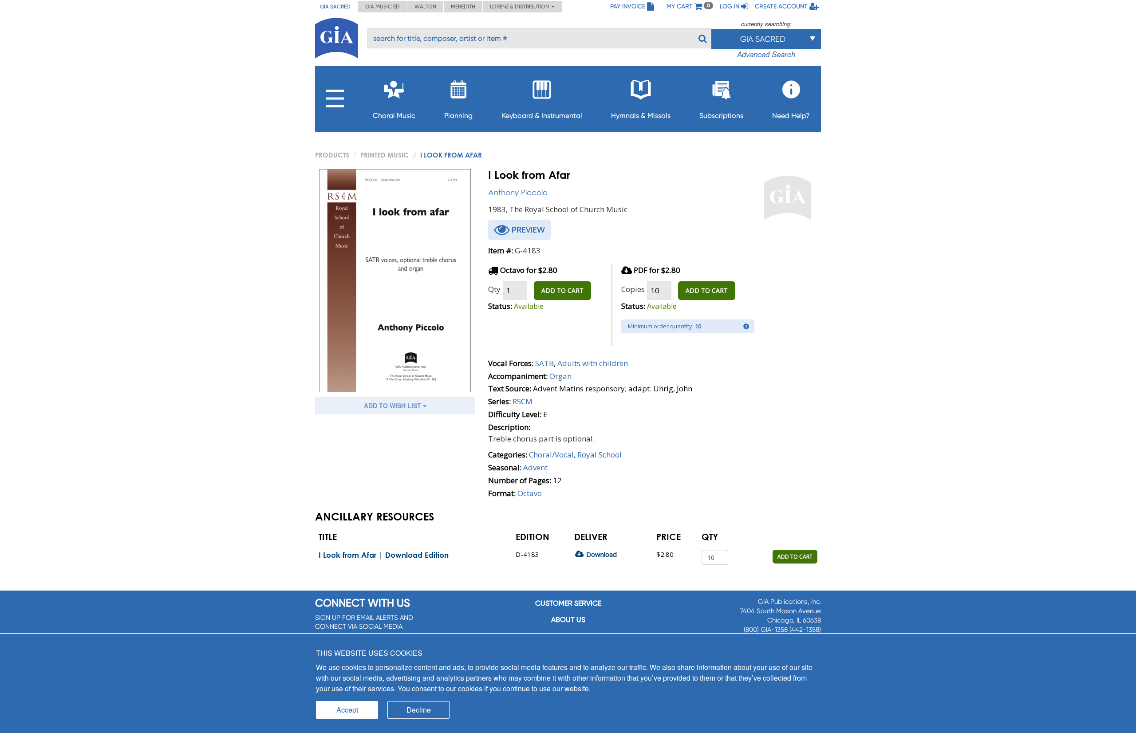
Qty (494, 289)
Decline (418, 710)
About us (568, 619)
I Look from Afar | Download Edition (384, 555)
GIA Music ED (382, 7)
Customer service (568, 603)
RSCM (522, 401)
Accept (347, 710)
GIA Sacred (335, 7)
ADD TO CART (562, 290)
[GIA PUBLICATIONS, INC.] (336, 36)
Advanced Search (766, 54)
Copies (633, 289)
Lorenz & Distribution (521, 7)
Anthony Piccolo (518, 192)
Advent (535, 467)
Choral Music (394, 115)
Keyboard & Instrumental (542, 115)
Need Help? (791, 115)
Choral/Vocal (551, 454)
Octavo (529, 493)
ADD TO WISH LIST (393, 405)
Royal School (599, 454)
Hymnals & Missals (641, 115)
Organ (560, 376)
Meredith (463, 7)
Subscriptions (721, 115)
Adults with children (592, 363)
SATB (544, 363)
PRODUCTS (332, 155)
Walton (425, 7)
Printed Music (384, 155)
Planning (458, 115)
